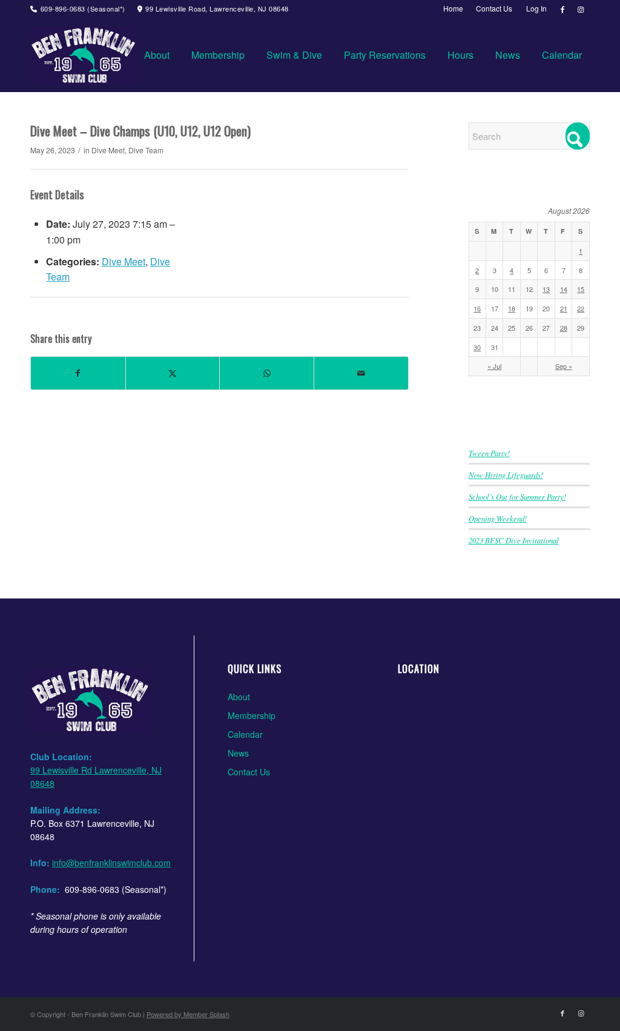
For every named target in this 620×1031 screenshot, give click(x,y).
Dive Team (145, 150)
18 (511, 308)
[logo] (83, 55)
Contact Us (249, 772)
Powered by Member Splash (188, 1014)
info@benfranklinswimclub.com (111, 863)
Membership (251, 715)
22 (580, 308)
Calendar (245, 734)
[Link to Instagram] (581, 9)
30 (477, 347)
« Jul (494, 366)
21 (563, 308)
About (239, 697)
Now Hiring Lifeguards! (506, 474)
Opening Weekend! (498, 518)
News (238, 753)
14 (563, 289)
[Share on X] (173, 373)
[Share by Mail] (361, 373)
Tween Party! (489, 453)
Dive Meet (108, 150)
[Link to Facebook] (562, 9)
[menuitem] (453, 8)
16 (477, 308)
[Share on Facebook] (78, 373)
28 (563, 328)
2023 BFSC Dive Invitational (514, 540)
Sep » (563, 366)
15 (580, 289)
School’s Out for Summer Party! (517, 496)
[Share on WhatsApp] (267, 373)
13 (546, 289)
